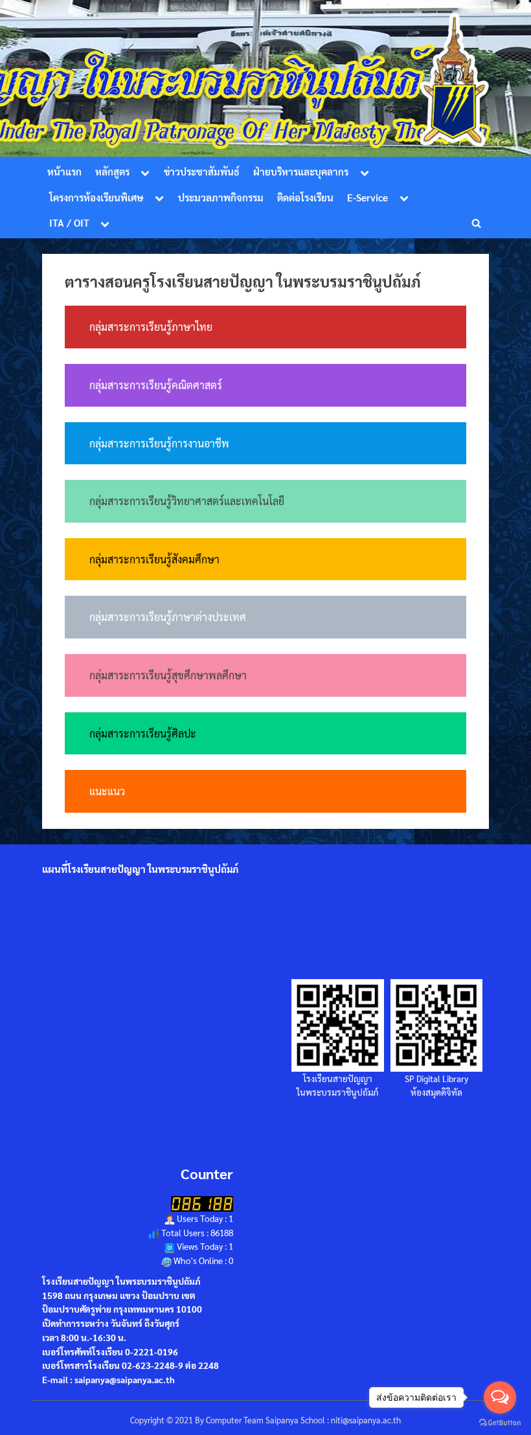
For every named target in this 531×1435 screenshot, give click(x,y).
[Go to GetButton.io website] (500, 1422)
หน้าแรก (64, 171)
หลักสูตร (112, 171)
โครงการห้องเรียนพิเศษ (96, 197)
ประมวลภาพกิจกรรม (221, 197)
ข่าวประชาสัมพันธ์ (202, 171)
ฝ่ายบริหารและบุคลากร (300, 171)
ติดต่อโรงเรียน (305, 197)
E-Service (367, 197)
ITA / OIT (69, 222)
